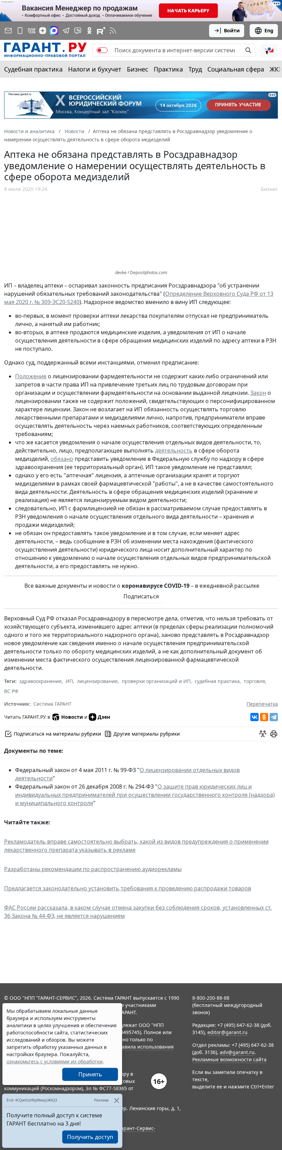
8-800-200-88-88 (210, 998)
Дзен (104, 717)
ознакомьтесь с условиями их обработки (54, 1061)
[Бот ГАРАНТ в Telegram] (78, 30)
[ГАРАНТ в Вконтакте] (32, 30)
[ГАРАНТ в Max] (54, 30)
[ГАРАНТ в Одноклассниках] (89, 30)
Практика (168, 69)
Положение (30, 376)
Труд (195, 69)
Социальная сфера (235, 69)
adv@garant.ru (237, 1052)
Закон (258, 393)
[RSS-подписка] (113, 30)
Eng (268, 30)
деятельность (174, 450)
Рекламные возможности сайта (229, 1059)
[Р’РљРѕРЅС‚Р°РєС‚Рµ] (254, 717)
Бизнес (137, 69)
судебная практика (217, 681)
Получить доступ (90, 1137)
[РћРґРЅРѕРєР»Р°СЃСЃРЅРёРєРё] (264, 717)
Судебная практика (33, 69)
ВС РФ (11, 691)
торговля (254, 681)
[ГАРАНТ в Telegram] (66, 30)
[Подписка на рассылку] (8, 30)
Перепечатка (262, 704)
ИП (69, 681)
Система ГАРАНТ (52, 704)
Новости (72, 717)
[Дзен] (42, 30)
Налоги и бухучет (94, 69)
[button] (269, 50)
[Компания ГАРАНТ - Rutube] (101, 30)
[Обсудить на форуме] (263, 734)
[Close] (116, 1100)
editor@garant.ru (227, 1032)
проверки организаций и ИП (156, 681)
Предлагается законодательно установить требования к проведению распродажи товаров (127, 888)
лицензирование (97, 681)
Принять (90, 1074)
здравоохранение (40, 681)
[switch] (102, 50)
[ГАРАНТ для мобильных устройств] (20, 30)
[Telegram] (274, 717)
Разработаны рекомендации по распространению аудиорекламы (93, 869)
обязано (62, 459)
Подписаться (141, 596)
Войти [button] (232, 30)
